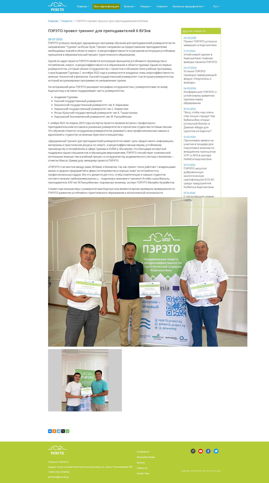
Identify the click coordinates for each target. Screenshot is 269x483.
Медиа (145, 6)
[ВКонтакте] (50, 431)
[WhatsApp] (67, 431)
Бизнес (129, 6)
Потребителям (146, 457)
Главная (82, 6)
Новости (162, 6)
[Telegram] (59, 431)
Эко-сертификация (106, 6)
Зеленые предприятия (188, 6)
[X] (63, 431)
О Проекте (143, 451)
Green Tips (143, 473)
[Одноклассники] (54, 431)
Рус (215, 6)
